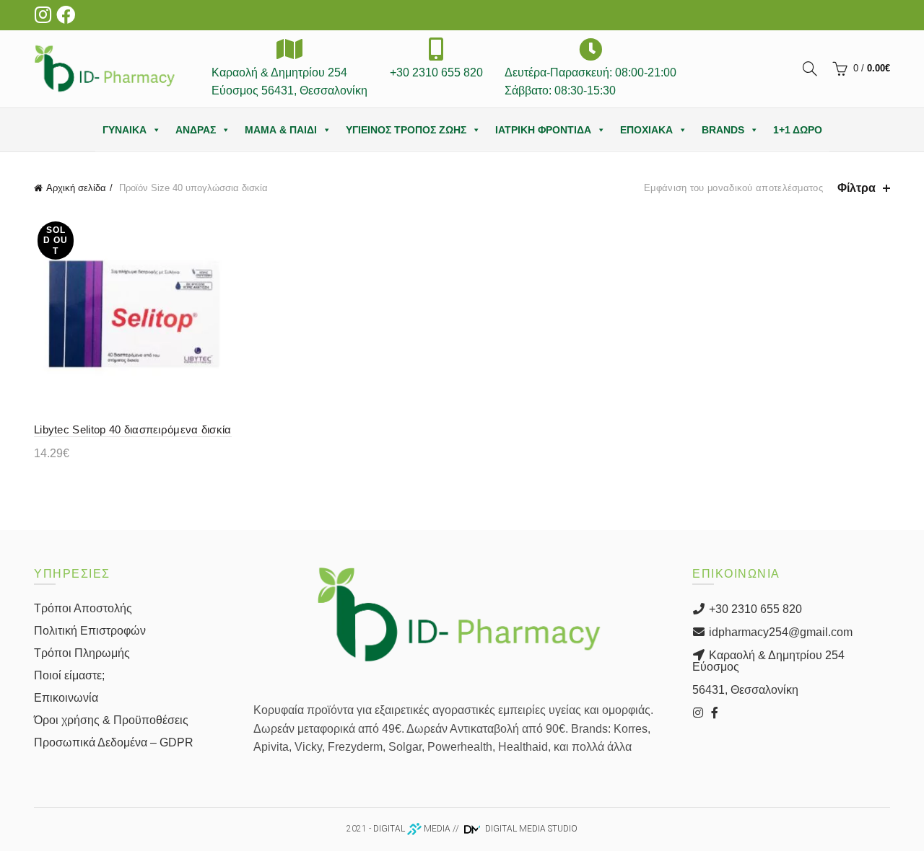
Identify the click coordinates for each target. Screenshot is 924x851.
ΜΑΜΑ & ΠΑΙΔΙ (281, 130)
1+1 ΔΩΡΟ (797, 130)
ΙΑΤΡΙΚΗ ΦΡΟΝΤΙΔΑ (543, 130)
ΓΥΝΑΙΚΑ (125, 130)
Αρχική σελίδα (76, 187)
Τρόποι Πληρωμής (82, 653)
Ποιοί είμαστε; (69, 675)
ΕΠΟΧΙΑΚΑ (646, 130)
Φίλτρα (856, 188)
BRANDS (723, 130)
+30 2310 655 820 (754, 609)
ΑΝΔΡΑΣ (195, 130)
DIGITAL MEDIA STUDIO (530, 829)
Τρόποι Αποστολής (83, 608)
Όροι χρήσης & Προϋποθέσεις (111, 720)
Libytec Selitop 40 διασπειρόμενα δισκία (133, 429)
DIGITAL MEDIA (411, 829)
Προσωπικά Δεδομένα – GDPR (113, 742)
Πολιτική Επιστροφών (90, 631)
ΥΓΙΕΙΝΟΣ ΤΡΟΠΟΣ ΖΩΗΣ (406, 130)
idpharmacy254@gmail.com (779, 632)
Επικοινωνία (66, 698)
